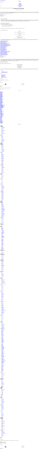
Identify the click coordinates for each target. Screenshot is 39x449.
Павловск (2, 366)
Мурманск (2, 249)
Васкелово (2, 332)
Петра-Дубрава (2, 325)
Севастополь (2, 378)
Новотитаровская (3, 210)
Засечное (2, 288)
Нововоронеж (2, 158)
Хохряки (2, 177)
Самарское (2, 310)
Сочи (1, 379)
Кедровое (2, 168)
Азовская (2, 204)
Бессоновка (2, 285)
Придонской (2, 160)
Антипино (2, 398)
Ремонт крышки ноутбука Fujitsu (3, 53)
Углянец (2, 163)
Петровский (2, 242)
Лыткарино (2, 239)
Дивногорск (2, 218)
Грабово (2, 287)
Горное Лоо (2, 382)
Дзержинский (2, 230)
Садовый (2, 170)
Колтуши (2, 345)
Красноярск (2, 217)
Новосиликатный (2, 140)
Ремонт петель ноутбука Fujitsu (3, 52)
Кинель (2, 323)
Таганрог (2, 387)
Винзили (2, 400)
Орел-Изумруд (2, 384)
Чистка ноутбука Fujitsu (2, 50)
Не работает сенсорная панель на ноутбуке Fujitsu (5, 51)
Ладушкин (2, 195)
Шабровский (2, 172)
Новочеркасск (2, 271)
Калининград (2, 191)
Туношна (2, 435)
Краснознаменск (2, 237)
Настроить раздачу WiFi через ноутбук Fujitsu (5, 43)
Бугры (2, 331)
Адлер (2, 380)
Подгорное (2, 159)
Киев (1, 201)
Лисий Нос (2, 353)
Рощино (2, 428)
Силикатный (2, 408)
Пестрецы (2, 189)
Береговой (2, 273)
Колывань (2, 263)
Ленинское (2, 352)
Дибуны (2, 339)
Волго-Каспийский (3, 127)
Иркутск (1, 178)
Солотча (2, 320)
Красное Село (2, 348)
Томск (1, 396)
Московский (2, 240)
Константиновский (3, 432)
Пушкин (2, 369)
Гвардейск (2, 193)
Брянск (1, 143)
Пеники (2, 367)
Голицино (2, 229)
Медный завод (2, 356)
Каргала (2, 279)
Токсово (2, 371)
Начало (2, 131)
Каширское (2, 154)
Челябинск (2, 418)
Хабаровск (2, 417)
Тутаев (2, 436)
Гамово (2, 292)
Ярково (2, 270)
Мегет (2, 180)
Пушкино (2, 243)
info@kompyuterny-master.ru (4, 72)
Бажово (2, 419)
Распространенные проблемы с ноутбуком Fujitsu (5, 45)
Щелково (2, 247)
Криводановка (2, 265)
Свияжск (2, 190)
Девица (2, 153)
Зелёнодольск (2, 187)
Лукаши (2, 354)
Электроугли (2, 248)
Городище (2, 147)
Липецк (1, 223)
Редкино (2, 392)
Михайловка (2, 415)
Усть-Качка (2, 299)
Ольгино (2, 363)
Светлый (2, 198)
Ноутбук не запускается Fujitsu (3, 46)
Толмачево (2, 269)
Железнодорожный (3, 232)
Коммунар (2, 346)
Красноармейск (2, 236)
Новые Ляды (2, 296)
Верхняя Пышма (2, 167)
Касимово (2, 343)
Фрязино (2, 246)
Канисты (2, 342)
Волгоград (2, 144)
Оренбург (2, 278)
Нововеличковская (3, 208)
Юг (1, 300)
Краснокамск (2, 294)
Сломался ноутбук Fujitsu (3, 48)
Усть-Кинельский (2, 327)
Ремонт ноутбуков (3, 75)
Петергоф (2, 368)
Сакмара (2, 283)
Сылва (2, 298)
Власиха (2, 137)
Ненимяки (2, 359)
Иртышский (2, 274)
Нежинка (2, 280)
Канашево (2, 423)
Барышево (2, 261)
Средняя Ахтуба (2, 151)
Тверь (1, 388)
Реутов (2, 244)
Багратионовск (2, 192)
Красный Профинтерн (3, 433)
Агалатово (2, 329)
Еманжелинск (2, 421)
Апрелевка (2, 227)
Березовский (2, 166)
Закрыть (1, 437)
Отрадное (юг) (2, 365)
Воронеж (1, 152)
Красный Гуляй (2, 406)
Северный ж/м (2, 311)
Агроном (2, 203)
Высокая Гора (2, 186)
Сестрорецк (2, 370)
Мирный (2, 407)
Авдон (2, 412)
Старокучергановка (3, 133)
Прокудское (2, 268)
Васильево (2, 185)
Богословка (2, 286)
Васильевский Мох (3, 389)
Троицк (2, 245)
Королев (2, 235)
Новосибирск (2, 260)
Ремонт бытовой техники (4, 77)
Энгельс (2, 377)
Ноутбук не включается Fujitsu (3, 49)
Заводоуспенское (2, 401)
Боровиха (2, 136)
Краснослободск (2, 149)
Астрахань (2, 126)
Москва (1, 226)
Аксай (2, 302)
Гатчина (2, 336)
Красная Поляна (2, 383)
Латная (2, 156)
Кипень (2, 344)
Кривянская (2, 305)
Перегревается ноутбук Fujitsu (3, 42)
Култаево (2, 295)
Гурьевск (2, 194)
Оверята (2, 297)
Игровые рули (20, 6)
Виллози (2, 333)
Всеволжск (2, 335)
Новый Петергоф (2, 362)
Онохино (2, 403)
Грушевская (2, 303)
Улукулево (2, 416)
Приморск (2, 197)
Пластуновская (2, 211)
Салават (1, 321)
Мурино (2, 358)
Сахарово (2, 393)
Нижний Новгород (3, 254)
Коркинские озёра (3, 347)
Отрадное (2, 196)
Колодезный (2, 155)
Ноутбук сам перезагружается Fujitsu (4, 41)
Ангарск (2, 179)
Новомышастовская (3, 209)
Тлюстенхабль (2, 215)
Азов (1, 125)
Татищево (2, 376)
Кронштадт (2, 349)
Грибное (2, 338)
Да (0, 448)
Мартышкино (2, 355)
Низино (2, 360)
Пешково (2, 309)
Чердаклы (2, 410)
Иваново (1, 173)
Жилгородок (2, 340)
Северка (2, 171)
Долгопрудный (2, 231)
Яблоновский (2, 216)
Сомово (2, 162)
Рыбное (2, 319)
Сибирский (2, 141)
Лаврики (2, 351)
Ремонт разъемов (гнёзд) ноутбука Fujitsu (4, 44)
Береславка (2, 145)
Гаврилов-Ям (2, 431)
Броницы (2, 228)
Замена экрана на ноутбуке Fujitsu (3, 54)
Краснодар (2, 202)
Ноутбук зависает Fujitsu (2, 47)
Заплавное (2, 148)
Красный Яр (2, 130)
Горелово (2, 337)
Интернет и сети (20, 4)
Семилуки (2, 161)
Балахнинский (2, 255)
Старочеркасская (3, 312)
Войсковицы (2, 334)
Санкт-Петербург (2, 328)
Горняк (2, 420)
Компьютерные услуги (3, 76)
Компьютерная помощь (20, 5)
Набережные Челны (3, 250)
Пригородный (2, 282)
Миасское (2, 425)
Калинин (2, 304)
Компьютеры (20, 3)
